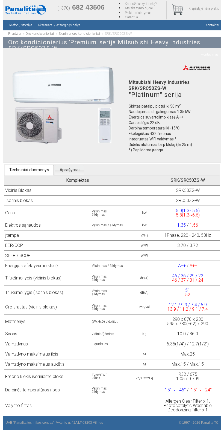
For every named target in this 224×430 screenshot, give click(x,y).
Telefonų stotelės (20, 25)
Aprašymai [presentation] (69, 169)
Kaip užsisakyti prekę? (141, 4)
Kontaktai (212, 25)
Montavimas (210, 54)
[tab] (29, 170)
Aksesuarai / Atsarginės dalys (59, 25)
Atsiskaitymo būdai (139, 8)
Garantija (131, 17)
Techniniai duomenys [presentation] (29, 169)
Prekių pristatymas (138, 13)
